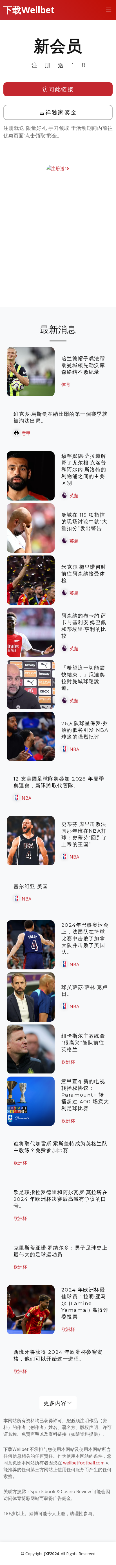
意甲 (26, 433)
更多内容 (55, 1403)
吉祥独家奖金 (58, 112)
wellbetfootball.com (83, 1463)
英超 (74, 495)
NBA (74, 749)
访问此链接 (58, 89)
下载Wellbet (29, 10)
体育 (65, 384)
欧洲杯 (68, 1062)
